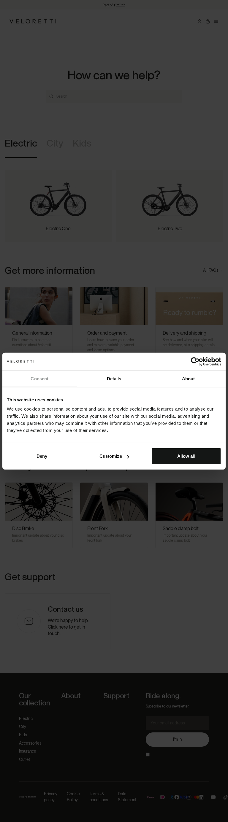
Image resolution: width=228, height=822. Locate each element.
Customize (110, 456)
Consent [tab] (39, 378)
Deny (42, 456)
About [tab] (188, 378)
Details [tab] (114, 378)
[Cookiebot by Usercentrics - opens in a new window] (195, 361)
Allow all (186, 456)
